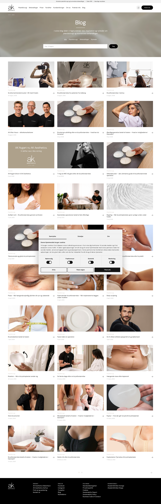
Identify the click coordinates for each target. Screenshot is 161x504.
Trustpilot (61, 490)
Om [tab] (108, 236)
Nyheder (94, 39)
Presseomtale (89, 8)
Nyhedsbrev (89, 5)
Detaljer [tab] (80, 236)
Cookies (85, 490)
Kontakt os (36, 492)
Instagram (61, 488)
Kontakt (35, 483)
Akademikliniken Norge (115, 488)
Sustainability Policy (90, 494)
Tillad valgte (80, 270)
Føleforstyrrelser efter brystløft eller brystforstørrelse (97, 4)
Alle (65, 39)
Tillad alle (107, 270)
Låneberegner (15, 7)
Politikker (86, 483)
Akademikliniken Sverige (116, 486)
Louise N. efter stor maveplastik (121, 5)
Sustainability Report (90, 492)
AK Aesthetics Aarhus (40, 488)
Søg (113, 46)
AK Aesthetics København (42, 486)
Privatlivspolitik (88, 488)
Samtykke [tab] (52, 236)
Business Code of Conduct (92, 497)
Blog (59, 492)
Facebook (61, 486)
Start (9, 14)
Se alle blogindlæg (17, 7)
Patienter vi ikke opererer (94, 8)
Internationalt (112, 483)
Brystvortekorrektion (16, 5)
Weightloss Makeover (93, 5)
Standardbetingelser (90, 486)
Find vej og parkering (40, 490)
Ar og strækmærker (128, 5)
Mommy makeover (91, 5)
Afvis (53, 270)
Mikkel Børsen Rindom (129, 5)
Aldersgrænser (90, 5)
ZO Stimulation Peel (92, 5)
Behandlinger (84, 39)
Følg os (60, 483)
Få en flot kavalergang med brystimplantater (130, 4)
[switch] (70, 262)
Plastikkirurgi (73, 39)
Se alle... (11, 8)
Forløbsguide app (127, 5)
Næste (151, 473)
